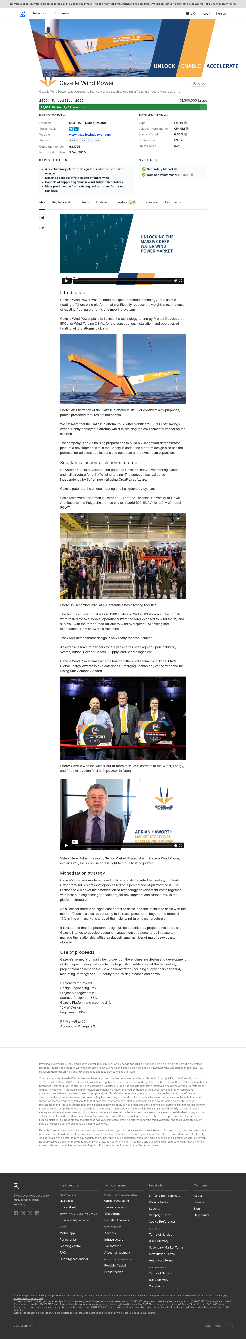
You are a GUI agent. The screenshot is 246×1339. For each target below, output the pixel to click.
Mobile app (67, 1233)
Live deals (66, 1200)
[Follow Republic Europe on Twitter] (30, 1213)
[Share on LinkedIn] (42, 227)
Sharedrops (112, 1213)
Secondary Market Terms (166, 1247)
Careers (199, 1202)
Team (85, 202)
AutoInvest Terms (161, 1260)
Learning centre (70, 1246)
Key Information (63, 202)
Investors (39, 13)
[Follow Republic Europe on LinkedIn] (37, 1213)
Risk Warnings (78, 1067)
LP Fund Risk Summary (164, 1195)
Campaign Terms (160, 1215)
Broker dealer (113, 1272)
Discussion (150, 202)
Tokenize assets (115, 1207)
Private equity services (75, 1220)
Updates (102, 202)
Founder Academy (116, 1220)
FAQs (63, 1252)
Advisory (110, 1233)
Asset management (117, 1252)
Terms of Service (160, 1234)
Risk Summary (158, 1241)
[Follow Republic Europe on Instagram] (23, 1213)
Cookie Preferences (162, 1221)
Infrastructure (113, 1239)
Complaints (156, 1286)
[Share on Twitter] (42, 217)
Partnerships (68, 1239)
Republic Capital (115, 1265)
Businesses (62, 13)
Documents (173, 202)
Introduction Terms (162, 1254)
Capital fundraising (116, 1200)
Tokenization (112, 1246)
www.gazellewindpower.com (90, 134)
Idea (42, 202)
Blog (197, 1208)
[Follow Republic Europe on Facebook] (16, 1213)
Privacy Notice (159, 1202)
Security (154, 1208)
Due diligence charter (74, 1259)
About (198, 1195)
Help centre (201, 1215)
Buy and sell (68, 1207)
